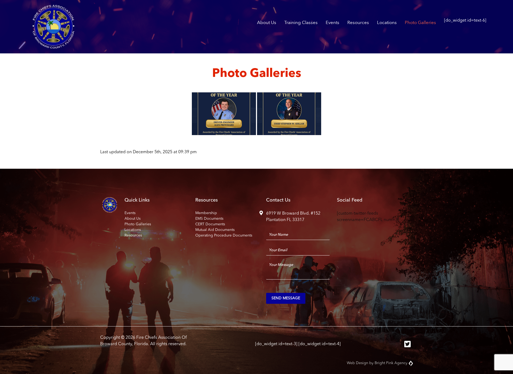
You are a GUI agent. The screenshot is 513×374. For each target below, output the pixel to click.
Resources (358, 23)
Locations (387, 23)
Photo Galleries (420, 23)
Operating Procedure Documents (223, 235)
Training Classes (301, 23)
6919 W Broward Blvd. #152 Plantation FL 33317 (293, 216)
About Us (266, 23)
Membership (206, 213)
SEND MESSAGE (285, 298)
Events (332, 23)
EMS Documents (209, 219)
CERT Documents (210, 224)
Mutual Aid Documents (215, 230)
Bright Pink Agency (391, 363)
